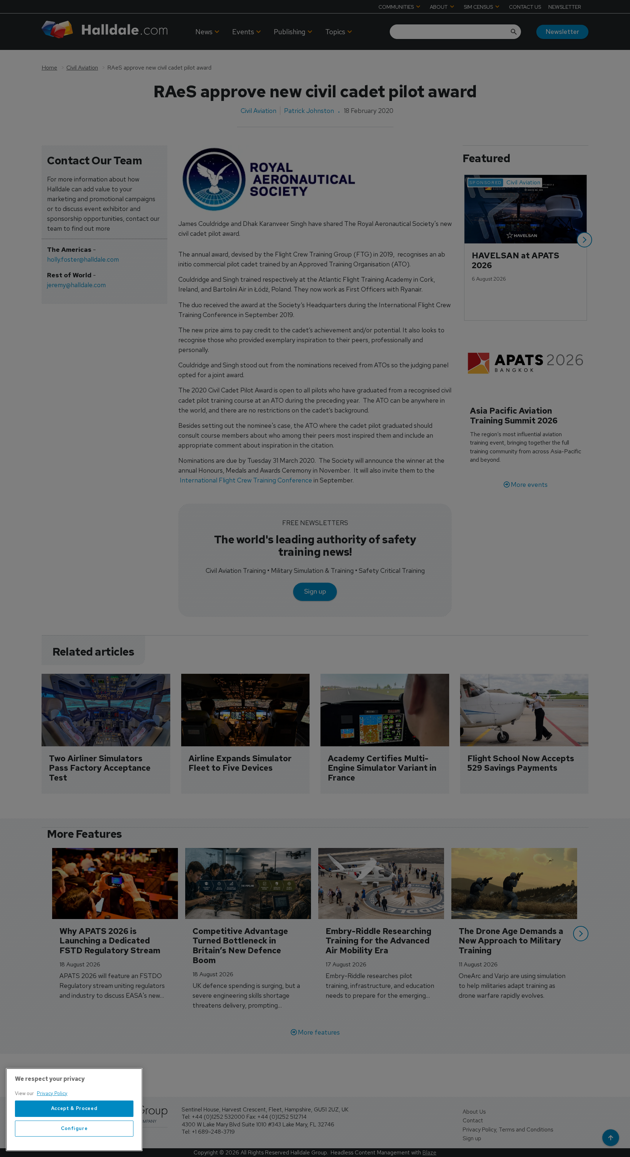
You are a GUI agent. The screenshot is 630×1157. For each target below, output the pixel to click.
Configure (74, 1128)
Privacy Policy (52, 1093)
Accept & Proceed (74, 1109)
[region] (74, 1109)
